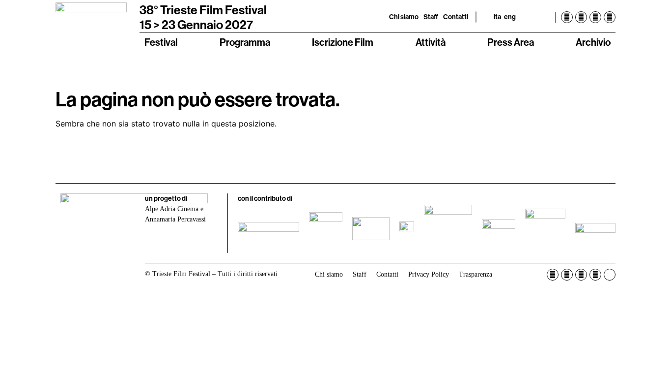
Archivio (593, 42)
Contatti (455, 16)
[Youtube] (595, 17)
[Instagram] (581, 17)
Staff (430, 16)
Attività (431, 42)
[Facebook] (567, 17)
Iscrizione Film (342, 42)
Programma (245, 42)
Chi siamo (404, 16)
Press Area (510, 42)
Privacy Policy (428, 274)
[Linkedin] (609, 17)
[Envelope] (609, 275)
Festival (161, 42)
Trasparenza (475, 274)
